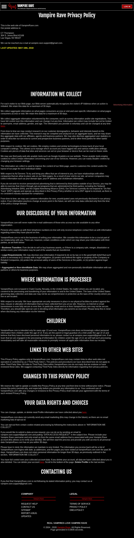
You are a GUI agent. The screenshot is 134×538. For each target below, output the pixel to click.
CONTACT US (28, 507)
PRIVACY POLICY (78, 507)
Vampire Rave (63, 527)
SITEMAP (25, 510)
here (3, 126)
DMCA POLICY (77, 510)
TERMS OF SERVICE (80, 504)
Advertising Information (122, 105)
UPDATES (26, 516)
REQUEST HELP (29, 504)
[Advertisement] (56, 70)
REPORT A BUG (29, 513)
